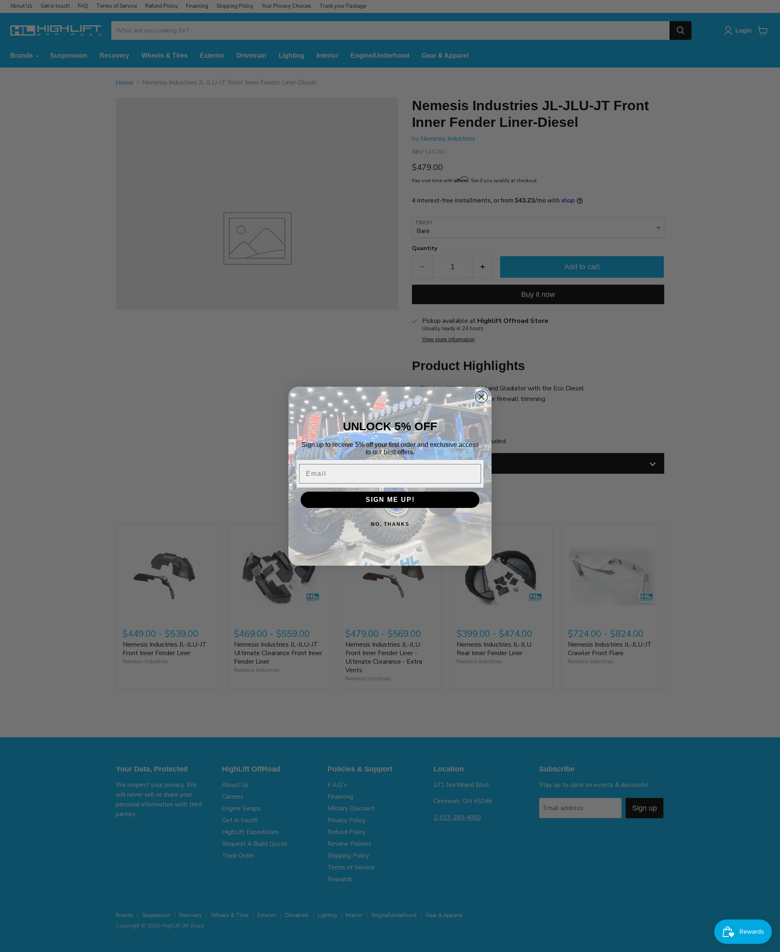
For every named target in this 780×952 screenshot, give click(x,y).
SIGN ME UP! (390, 499)
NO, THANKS (390, 524)
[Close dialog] (481, 397)
